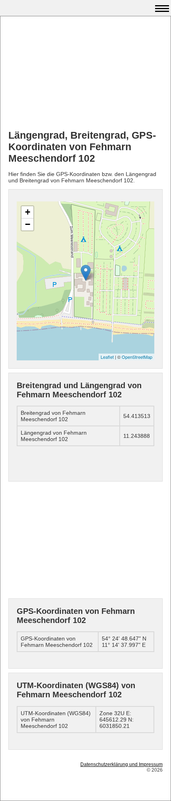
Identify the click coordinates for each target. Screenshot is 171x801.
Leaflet (107, 357)
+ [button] (27, 212)
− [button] (27, 224)
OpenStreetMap (137, 357)
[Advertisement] (85, 74)
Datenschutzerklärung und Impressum (121, 764)
